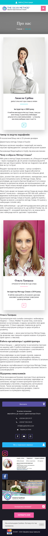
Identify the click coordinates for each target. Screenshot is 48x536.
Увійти (20, 2)
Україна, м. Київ (25, 429)
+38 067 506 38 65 (25, 422)
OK (41, 524)
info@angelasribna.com (26, 426)
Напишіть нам (24, 515)
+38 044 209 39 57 (25, 418)
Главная (19, 29)
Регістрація (29, 2)
